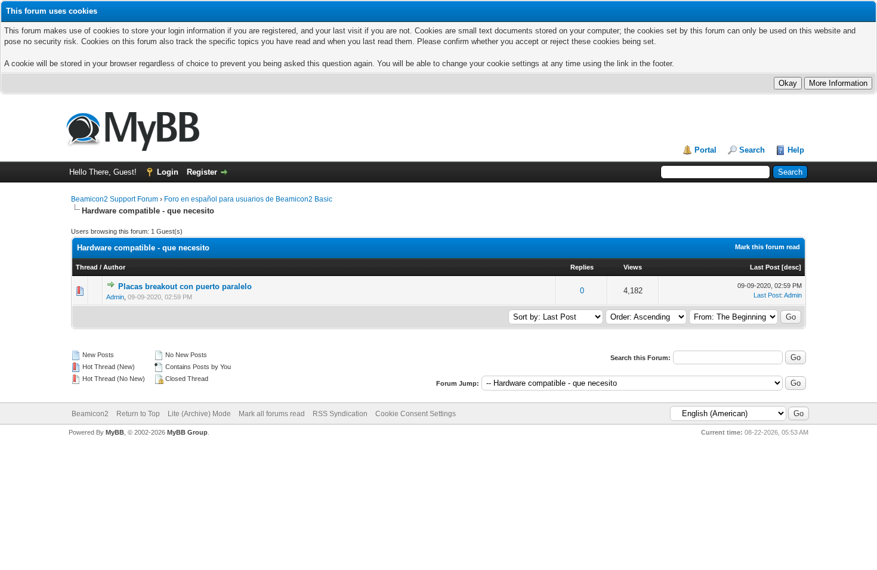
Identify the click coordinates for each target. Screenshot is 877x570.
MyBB (115, 432)
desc (791, 267)
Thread (87, 267)
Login (167, 172)
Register (202, 172)
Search (752, 149)
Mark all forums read (272, 414)
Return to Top (138, 414)
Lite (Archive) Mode (199, 414)
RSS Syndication (340, 414)
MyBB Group (187, 432)
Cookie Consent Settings (415, 414)
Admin (115, 297)
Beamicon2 (90, 414)
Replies (582, 267)
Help (796, 149)
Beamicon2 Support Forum (114, 199)
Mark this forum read (767, 246)
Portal (705, 149)
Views (632, 267)
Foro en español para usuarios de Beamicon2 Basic (248, 199)
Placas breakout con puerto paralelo (185, 286)
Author (114, 267)
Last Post (765, 267)
